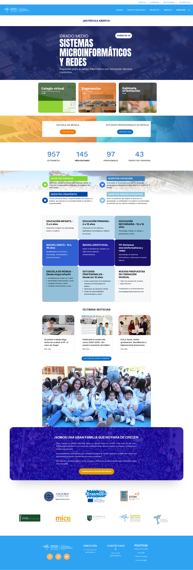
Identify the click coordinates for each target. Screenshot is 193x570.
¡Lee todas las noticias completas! (96, 358)
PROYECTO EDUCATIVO (136, 10)
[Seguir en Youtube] (67, 557)
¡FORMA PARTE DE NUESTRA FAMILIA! (96, 471)
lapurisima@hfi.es (115, 556)
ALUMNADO (154, 2)
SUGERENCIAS (184, 2)
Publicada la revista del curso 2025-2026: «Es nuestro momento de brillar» (96, 342)
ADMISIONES (181, 10)
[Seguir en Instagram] (58, 557)
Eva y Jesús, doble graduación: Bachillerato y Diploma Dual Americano (134, 342)
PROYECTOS (154, 10)
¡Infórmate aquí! (68, 132)
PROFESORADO (169, 2)
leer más (47, 349)
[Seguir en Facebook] (50, 557)
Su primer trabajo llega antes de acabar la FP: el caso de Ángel (56, 342)
